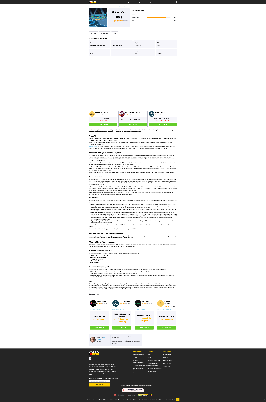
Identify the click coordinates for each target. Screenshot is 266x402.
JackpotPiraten (167, 354)
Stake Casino (166, 357)
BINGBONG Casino (167, 363)
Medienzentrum (152, 371)
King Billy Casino (101, 112)
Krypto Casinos (141, 2)
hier (174, 399)
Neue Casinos (167, 352)
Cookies (135, 357)
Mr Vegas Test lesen (140, 309)
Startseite (91, 6)
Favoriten (163, 2)
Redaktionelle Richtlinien (154, 360)
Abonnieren (99, 384)
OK (177, 399)
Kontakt (150, 357)
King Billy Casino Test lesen (164, 309)
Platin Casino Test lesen (118, 309)
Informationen (137, 352)
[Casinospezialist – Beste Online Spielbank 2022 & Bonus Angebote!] (92, 2)
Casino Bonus (117, 2)
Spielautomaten (153, 2)
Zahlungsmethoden (129, 2)
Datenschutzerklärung (138, 354)
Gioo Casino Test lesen (95, 309)
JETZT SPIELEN (103, 124)
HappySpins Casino (132, 112)
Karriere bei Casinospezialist (155, 368)
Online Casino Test (106, 2)
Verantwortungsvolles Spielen (140, 365)
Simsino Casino (166, 366)
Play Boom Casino (167, 360)
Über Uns (151, 352)
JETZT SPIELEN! (99, 327)
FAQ (149, 374)
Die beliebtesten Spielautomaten (103, 6)
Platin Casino (160, 112)
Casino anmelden (137, 373)
